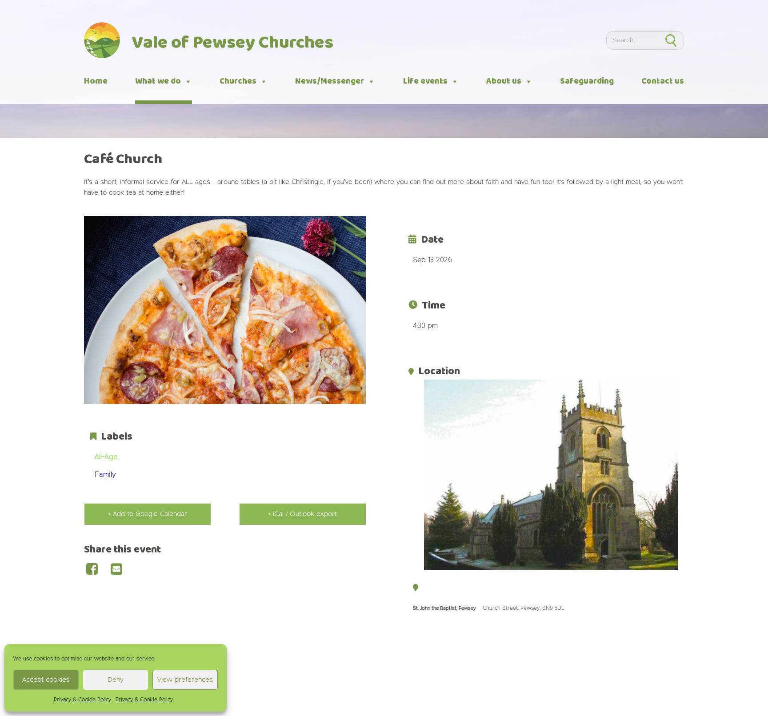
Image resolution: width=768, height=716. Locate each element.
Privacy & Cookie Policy (82, 700)
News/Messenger (329, 81)
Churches (238, 81)
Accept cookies (46, 679)
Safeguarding (587, 81)
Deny (116, 679)
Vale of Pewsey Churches (232, 43)
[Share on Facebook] (96, 569)
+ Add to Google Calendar (147, 514)
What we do (158, 81)
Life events (425, 81)
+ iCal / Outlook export (302, 514)
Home (96, 81)
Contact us (662, 81)
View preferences (185, 679)
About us (503, 81)
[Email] (121, 569)
